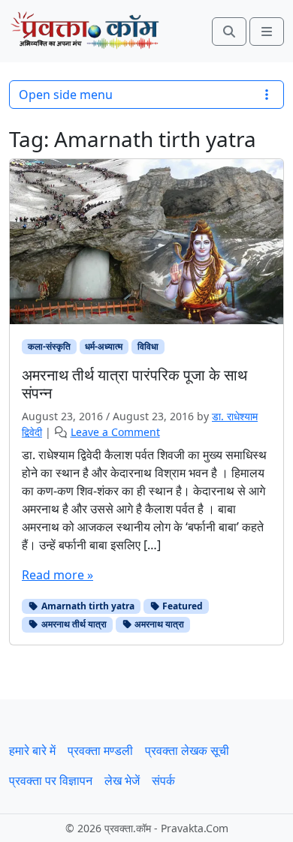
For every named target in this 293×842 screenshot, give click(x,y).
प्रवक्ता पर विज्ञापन (50, 780)
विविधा (148, 346)
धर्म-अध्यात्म (103, 346)
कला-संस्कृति (49, 346)
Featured (181, 606)
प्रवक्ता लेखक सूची (187, 750)
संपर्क (163, 780)
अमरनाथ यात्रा (158, 624)
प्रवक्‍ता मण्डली (100, 750)
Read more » (57, 575)
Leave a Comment (115, 432)
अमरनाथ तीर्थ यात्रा (73, 624)
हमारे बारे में (32, 750)
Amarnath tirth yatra (86, 606)
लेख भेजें (122, 780)
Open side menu (66, 94)
